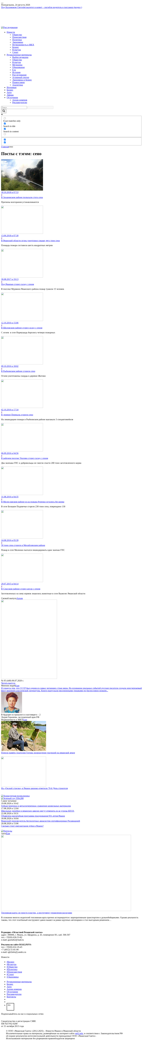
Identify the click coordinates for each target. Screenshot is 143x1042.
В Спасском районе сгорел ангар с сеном (20, 589)
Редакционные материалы (19, 55)
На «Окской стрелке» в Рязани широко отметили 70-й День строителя (34, 788)
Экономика (17, 42)
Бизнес (15, 47)
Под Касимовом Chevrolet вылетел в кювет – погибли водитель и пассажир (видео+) (41, 7)
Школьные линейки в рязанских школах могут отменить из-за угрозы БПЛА (37, 811)
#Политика (12, 969)
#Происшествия (14, 972)
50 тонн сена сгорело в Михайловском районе (23, 545)
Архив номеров (19, 100)
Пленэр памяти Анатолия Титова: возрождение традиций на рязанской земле (38, 753)
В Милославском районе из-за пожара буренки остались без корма (32, 502)
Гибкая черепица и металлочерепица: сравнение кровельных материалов (36, 806)
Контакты (11, 997)
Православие (18, 82)
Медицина (17, 65)
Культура (16, 50)
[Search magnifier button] (3, 111)
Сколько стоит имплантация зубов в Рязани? (22, 826)
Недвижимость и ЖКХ (23, 45)
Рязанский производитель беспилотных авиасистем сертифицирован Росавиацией (40, 821)
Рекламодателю (19, 102)
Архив (19, 598)
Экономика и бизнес (22, 80)
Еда (14, 70)
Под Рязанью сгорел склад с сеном (17, 284)
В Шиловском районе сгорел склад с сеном (21, 328)
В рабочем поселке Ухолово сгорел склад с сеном (24, 458)
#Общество (12, 967)
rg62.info (79, 1033)
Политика (17, 40)
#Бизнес (10, 962)
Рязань (4, 15)
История (16, 72)
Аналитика (17, 85)
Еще (17, 685)
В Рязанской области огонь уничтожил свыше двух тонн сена (30, 240)
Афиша (10, 95)
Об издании (12, 97)
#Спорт (10, 974)
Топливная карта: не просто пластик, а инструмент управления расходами (36, 913)
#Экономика (13, 977)
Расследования (19, 75)
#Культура (11, 964)
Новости (11, 32)
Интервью (11, 87)
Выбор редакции (20, 57)
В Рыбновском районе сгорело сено (18, 371)
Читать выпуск (8, 683)
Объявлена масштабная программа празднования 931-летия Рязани (33, 816)
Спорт (15, 52)
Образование (18, 67)
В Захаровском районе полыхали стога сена (22, 197)
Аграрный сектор (20, 77)
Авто (9, 92)
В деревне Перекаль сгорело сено (17, 415)
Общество (17, 34)
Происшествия (19, 37)
